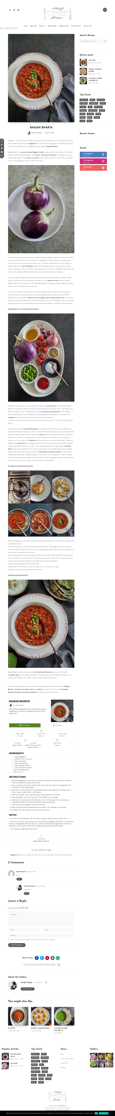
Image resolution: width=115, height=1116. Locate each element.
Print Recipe (26, 725)
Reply (19, 879)
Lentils (102, 110)
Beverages (101, 100)
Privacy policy (104, 1113)
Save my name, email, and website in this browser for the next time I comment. (33, 940)
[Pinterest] (18, 10)
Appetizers (84, 100)
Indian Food (43, 850)
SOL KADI (14, 1063)
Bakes (92, 100)
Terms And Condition (62, 1110)
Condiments (93, 103)
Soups (82, 121)
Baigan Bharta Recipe (34, 855)
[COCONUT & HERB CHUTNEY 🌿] (83, 80)
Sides (89, 117)
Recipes (41, 26)
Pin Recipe (58, 725)
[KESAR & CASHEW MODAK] (83, 71)
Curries (36, 850)
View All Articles (27, 988)
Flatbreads (98, 107)
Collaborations (64, 26)
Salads (83, 117)
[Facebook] (10, 10)
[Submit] (105, 41)
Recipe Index (52, 26)
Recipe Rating (12, 908)
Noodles (90, 114)
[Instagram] (14, 10)
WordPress (62, 1106)
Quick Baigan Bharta (66, 855)
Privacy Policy (50, 1110)
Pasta (98, 114)
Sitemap (63, 1067)
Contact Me (87, 26)
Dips (90, 107)
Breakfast (84, 103)
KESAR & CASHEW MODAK (40, 1028)
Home (26, 26)
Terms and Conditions (67, 1058)
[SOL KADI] (5, 1065)
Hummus (83, 110)
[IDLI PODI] (83, 62)
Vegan (49, 850)
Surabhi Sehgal (29, 886)
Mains (82, 114)
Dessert (83, 107)
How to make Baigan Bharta (50, 855)
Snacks (97, 117)
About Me (33, 26)
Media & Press (76, 26)
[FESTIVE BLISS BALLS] (5, 1056)
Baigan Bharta (22, 855)
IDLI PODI (11, 1028)
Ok (96, 1113)
